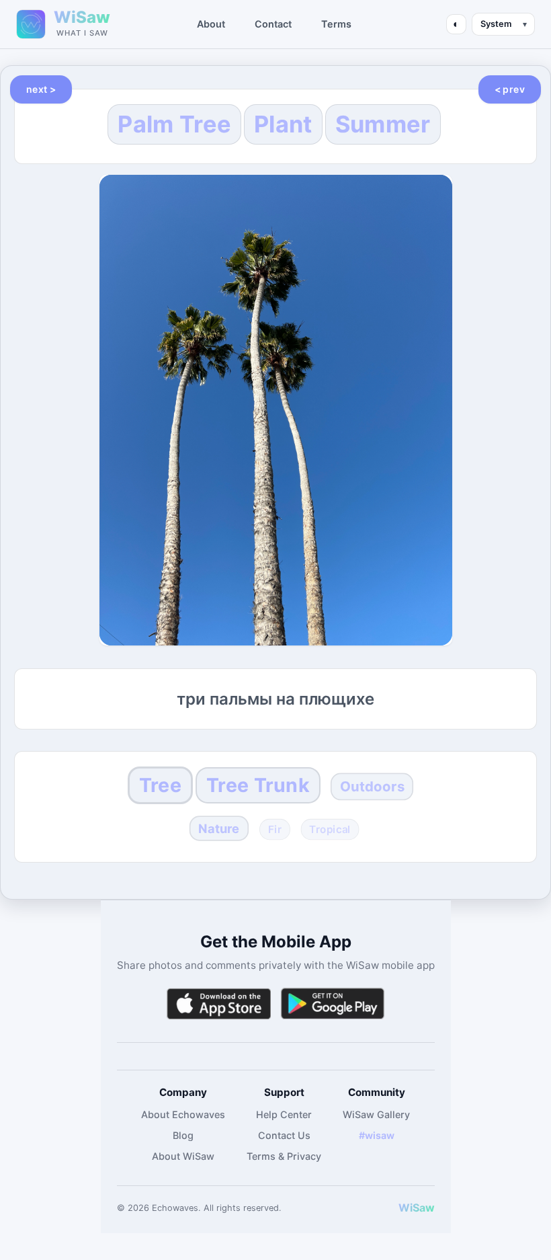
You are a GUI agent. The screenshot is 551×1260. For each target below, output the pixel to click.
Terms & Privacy (284, 1156)
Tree (160, 785)
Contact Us (284, 1135)
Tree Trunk (258, 785)
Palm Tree (174, 124)
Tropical (330, 830)
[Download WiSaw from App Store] (218, 1003)
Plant (283, 124)
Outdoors (371, 786)
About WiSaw (183, 1156)
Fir (275, 830)
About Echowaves (183, 1114)
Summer (383, 124)
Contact (273, 24)
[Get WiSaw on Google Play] (332, 1003)
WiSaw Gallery (376, 1114)
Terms (336, 24)
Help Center (284, 1114)
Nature (218, 828)
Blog (183, 1135)
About (211, 24)
